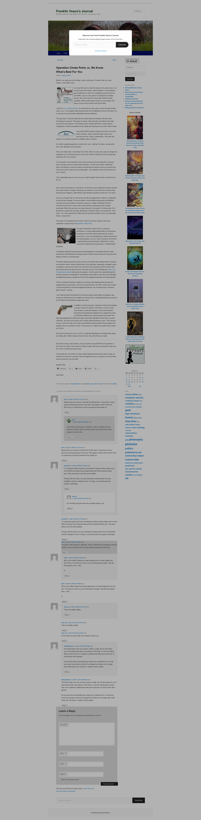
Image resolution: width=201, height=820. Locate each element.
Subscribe (122, 44)
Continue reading (100, 51)
